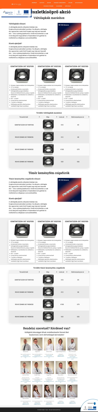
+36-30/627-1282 (26, 355)
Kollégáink (59, 6)
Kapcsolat (68, 6)
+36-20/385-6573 (49, 403)
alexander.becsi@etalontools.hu (72, 358)
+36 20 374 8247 (49, 355)
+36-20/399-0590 (26, 380)
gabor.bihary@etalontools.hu (61, 382)
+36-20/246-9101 (37, 403)
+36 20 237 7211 (49, 380)
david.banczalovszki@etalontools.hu (72, 381)
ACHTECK (42, 2)
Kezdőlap (34, 2)
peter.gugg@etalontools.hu (49, 382)
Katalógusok (79, 2)
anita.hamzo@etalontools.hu (49, 357)
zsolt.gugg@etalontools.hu (37, 356)
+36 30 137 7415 (61, 380)
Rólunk (70, 2)
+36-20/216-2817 (37, 380)
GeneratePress (56, 409)
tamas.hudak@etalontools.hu (37, 382)
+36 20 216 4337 (72, 356)
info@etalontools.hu (60, 356)
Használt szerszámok (60, 2)
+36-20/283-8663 (37, 355)
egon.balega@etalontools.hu (26, 357)
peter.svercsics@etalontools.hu (26, 382)
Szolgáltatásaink (48, 6)
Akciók (49, 2)
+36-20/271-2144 (61, 355)
